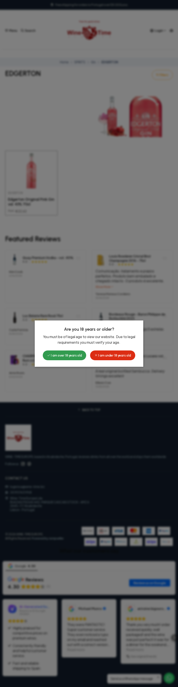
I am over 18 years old (66, 355)
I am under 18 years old (114, 355)
